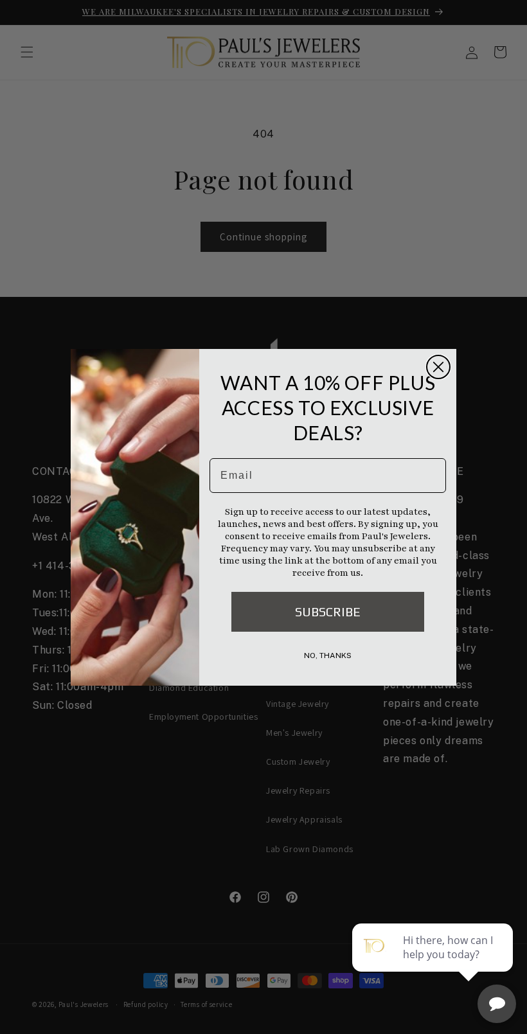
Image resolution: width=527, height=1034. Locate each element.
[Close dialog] (438, 367)
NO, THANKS (328, 655)
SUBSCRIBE (328, 611)
